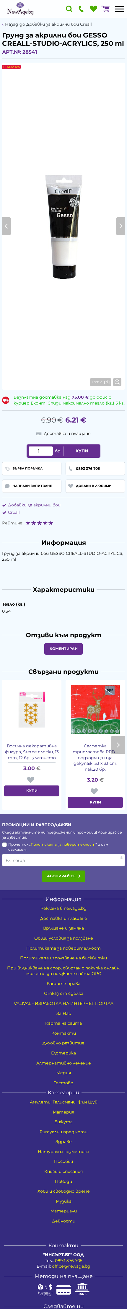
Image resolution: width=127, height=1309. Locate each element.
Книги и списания (63, 1171)
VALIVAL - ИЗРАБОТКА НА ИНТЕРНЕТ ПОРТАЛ (63, 1003)
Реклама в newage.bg (63, 908)
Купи (82, 451)
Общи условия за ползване (63, 938)
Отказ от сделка (63, 993)
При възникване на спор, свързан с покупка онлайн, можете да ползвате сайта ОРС (63, 971)
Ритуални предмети (63, 1131)
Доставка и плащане (63, 918)
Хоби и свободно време (64, 1191)
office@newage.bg (71, 1266)
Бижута (63, 1121)
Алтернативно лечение (63, 1063)
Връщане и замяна (63, 928)
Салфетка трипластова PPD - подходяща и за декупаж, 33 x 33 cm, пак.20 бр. (95, 757)
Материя (63, 1112)
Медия (63, 1072)
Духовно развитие (63, 1043)
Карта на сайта (63, 1023)
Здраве (64, 1141)
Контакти (63, 1033)
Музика (63, 1201)
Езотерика (63, 1053)
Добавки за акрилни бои (34, 505)
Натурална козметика (63, 1151)
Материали (64, 1211)
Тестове (63, 1082)
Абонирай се (61, 876)
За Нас (63, 1013)
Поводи (63, 1181)
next (118, 745)
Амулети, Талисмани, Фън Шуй (63, 1102)
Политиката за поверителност (63, 844)
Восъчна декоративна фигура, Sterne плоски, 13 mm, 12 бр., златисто (32, 751)
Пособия (63, 1161)
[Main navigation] (119, 8)
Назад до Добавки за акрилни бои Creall (48, 24)
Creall (14, 512)
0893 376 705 (68, 1260)
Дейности (63, 1221)
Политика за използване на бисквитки (63, 958)
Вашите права (63, 983)
